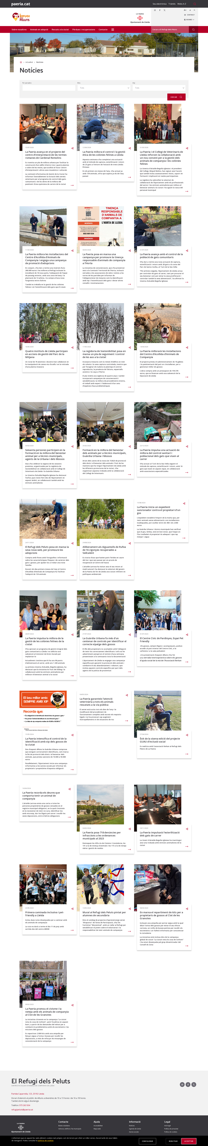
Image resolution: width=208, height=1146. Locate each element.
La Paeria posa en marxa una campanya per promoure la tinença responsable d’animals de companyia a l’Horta (104, 259)
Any (134, 83)
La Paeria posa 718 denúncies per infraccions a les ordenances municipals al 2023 (102, 835)
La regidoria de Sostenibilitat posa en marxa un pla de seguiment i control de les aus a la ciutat (104, 354)
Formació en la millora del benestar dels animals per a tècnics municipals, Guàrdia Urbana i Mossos (104, 453)
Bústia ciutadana (64, 1126)
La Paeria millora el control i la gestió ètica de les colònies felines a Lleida (104, 153)
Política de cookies (170, 1132)
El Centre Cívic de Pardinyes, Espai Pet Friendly (161, 640)
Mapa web (97, 1129)
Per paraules (26, 83)
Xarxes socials (134, 1132)
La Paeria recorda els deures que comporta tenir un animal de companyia (41, 795)
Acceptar (188, 1141)
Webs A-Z (181, 4)
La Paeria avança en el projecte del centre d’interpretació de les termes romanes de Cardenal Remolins (46, 154)
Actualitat (29, 62)
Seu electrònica (159, 4)
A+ (185, 10)
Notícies (132, 1126)
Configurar (147, 1141)
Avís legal (167, 1126)
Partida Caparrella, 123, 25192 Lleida (27, 1093)
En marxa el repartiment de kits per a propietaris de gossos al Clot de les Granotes (161, 915)
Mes (78, 83)
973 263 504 (24, 1105)
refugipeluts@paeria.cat (22, 1109)
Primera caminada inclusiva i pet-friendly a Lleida (44, 914)
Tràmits (172, 4)
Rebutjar (173, 1141)
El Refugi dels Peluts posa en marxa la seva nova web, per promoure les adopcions (47, 550)
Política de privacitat (171, 1129)
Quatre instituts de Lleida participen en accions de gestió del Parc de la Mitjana (46, 354)
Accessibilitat (98, 1126)
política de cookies (45, 1140)
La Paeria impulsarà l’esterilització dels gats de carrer (160, 834)
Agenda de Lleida (135, 1129)
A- (194, 10)
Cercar (174, 97)
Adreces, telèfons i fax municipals (69, 1129)
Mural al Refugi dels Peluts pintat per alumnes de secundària (104, 914)
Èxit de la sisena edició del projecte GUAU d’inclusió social (160, 740)
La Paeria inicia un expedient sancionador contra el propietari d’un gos (158, 510)
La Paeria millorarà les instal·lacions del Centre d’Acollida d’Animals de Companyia (160, 354)
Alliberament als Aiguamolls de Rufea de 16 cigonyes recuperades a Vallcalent (104, 550)
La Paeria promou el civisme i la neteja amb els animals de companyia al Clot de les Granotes (47, 1011)
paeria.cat (20, 3)
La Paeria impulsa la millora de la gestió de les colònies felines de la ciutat (44, 641)
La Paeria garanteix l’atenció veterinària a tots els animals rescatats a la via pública (96, 701)
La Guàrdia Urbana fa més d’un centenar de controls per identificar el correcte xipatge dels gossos (104, 641)
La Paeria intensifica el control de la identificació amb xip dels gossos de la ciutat (46, 741)
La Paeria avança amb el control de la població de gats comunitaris (161, 256)
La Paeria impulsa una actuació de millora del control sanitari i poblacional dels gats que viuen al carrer (159, 454)
